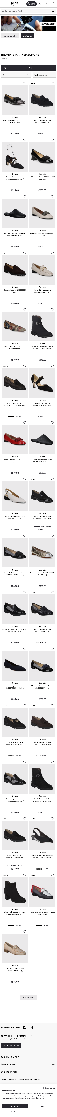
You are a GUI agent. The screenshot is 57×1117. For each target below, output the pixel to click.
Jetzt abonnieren (11, 1045)
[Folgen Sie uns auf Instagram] (29, 1027)
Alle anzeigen (29, 997)
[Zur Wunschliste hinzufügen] (24, 82)
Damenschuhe (10, 35)
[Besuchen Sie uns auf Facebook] (23, 1027)
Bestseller (27, 35)
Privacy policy (49, 1088)
